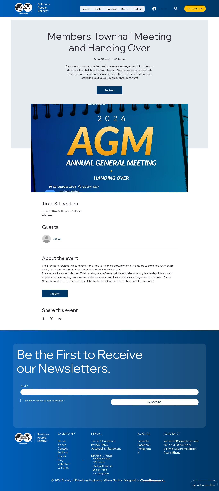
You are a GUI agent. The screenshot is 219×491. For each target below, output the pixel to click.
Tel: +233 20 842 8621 (177, 444)
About (62, 444)
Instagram (144, 448)
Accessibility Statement (106, 448)
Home (62, 441)
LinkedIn (143, 441)
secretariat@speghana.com (181, 441)
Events (62, 456)
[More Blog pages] (128, 9)
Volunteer (64, 464)
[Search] (176, 8)
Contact (63, 448)
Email (24, 386)
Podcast (63, 452)
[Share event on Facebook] (43, 318)
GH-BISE (63, 467)
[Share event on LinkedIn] (59, 318)
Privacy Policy (99, 444)
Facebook (144, 444)
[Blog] (83, 460)
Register (109, 90)
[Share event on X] (51, 318)
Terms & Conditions (103, 441)
